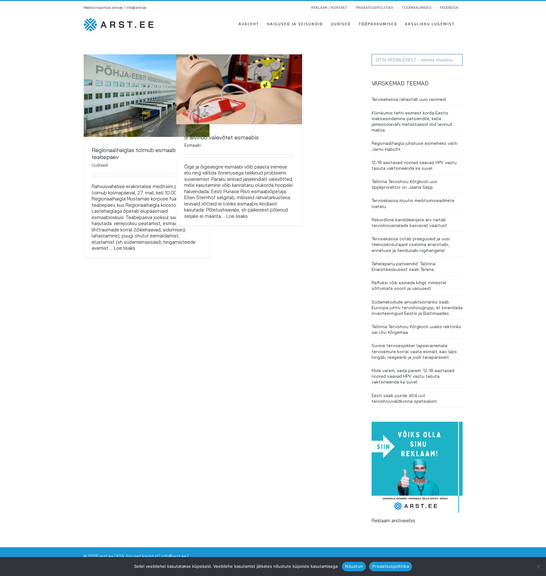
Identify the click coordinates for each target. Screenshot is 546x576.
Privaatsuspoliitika (390, 566)
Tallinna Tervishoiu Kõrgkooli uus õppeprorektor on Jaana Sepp (404, 184)
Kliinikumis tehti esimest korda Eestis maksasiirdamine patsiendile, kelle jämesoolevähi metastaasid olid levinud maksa (412, 121)
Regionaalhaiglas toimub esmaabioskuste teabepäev (144, 153)
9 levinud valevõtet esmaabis (221, 137)
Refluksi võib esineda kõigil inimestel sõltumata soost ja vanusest (409, 285)
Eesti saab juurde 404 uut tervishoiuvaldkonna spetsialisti (404, 398)
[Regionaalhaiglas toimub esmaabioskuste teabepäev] (146, 95)
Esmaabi (192, 145)
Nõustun (354, 566)
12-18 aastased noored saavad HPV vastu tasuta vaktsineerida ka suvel (414, 165)
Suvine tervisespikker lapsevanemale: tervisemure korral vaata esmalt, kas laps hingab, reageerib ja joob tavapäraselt (414, 351)
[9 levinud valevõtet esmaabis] (239, 89)
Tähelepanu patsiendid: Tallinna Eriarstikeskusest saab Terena (403, 266)
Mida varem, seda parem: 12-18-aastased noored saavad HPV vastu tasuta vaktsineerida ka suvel (413, 376)
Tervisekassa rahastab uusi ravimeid (409, 99)
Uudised (100, 165)
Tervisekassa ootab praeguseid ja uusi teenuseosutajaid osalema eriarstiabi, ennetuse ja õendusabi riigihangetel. (411, 244)
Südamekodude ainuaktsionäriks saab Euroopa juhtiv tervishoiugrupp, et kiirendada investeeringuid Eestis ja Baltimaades (417, 307)
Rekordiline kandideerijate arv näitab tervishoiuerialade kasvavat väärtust (409, 222)
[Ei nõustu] (538, 566)
